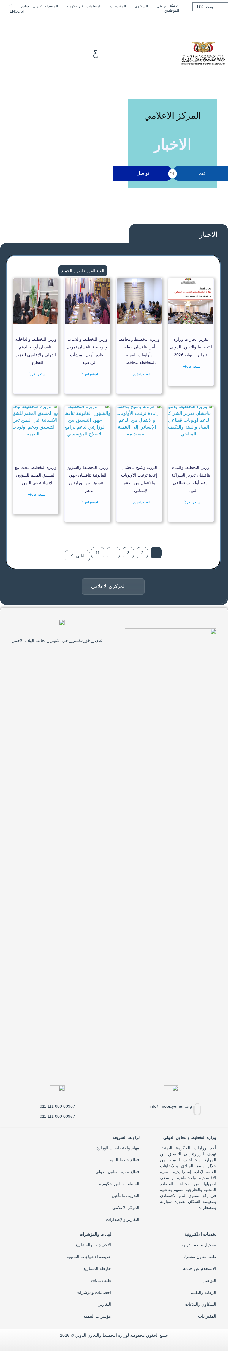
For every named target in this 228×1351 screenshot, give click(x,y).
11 (98, 552)
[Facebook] (66, 21)
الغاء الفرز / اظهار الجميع (82, 270)
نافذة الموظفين (171, 8)
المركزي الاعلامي (108, 586)
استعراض (194, 366)
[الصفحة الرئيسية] (203, 53)
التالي (81, 555)
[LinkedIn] (47, 21)
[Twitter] (57, 21)
